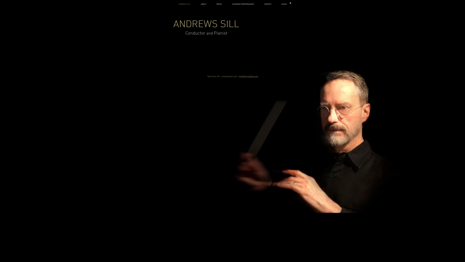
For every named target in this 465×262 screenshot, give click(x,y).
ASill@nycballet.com (248, 76)
